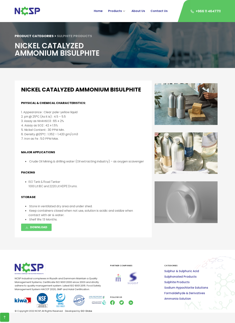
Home (98, 11)
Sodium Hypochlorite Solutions (186, 288)
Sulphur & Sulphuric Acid (181, 271)
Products (115, 11)
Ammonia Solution (177, 299)
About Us (138, 11)
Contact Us (159, 11)
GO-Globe (86, 311)
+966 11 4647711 (208, 11)
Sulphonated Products (180, 277)
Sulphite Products (177, 282)
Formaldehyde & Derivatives (184, 293)
